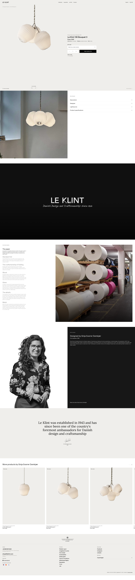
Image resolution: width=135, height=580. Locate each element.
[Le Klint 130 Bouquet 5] (111, 498)
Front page (4, 6)
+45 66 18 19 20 (7, 549)
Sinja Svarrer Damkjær (74, 34)
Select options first (88, 51)
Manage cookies (130, 572)
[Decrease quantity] (70, 51)
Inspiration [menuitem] (66, 2)
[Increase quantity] (76, 51)
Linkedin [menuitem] (99, 552)
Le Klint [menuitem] (70, 2)
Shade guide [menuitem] (62, 556)
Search (127, 2)
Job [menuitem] (60, 566)
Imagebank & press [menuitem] (64, 551)
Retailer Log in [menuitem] (62, 549)
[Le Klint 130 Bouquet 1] (24, 498)
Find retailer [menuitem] (62, 552)
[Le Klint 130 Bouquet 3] (67, 498)
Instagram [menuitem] (99, 551)
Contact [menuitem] (75, 2)
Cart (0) (131, 2)
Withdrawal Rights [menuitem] (64, 560)
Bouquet (7, 6)
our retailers (71, 55)
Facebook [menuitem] (99, 549)
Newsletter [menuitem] (62, 562)
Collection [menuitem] (60, 2)
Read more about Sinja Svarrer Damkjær (78, 402)
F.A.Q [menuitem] (60, 564)
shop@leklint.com (8, 554)
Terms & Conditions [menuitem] (64, 558)
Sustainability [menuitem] (62, 554)
